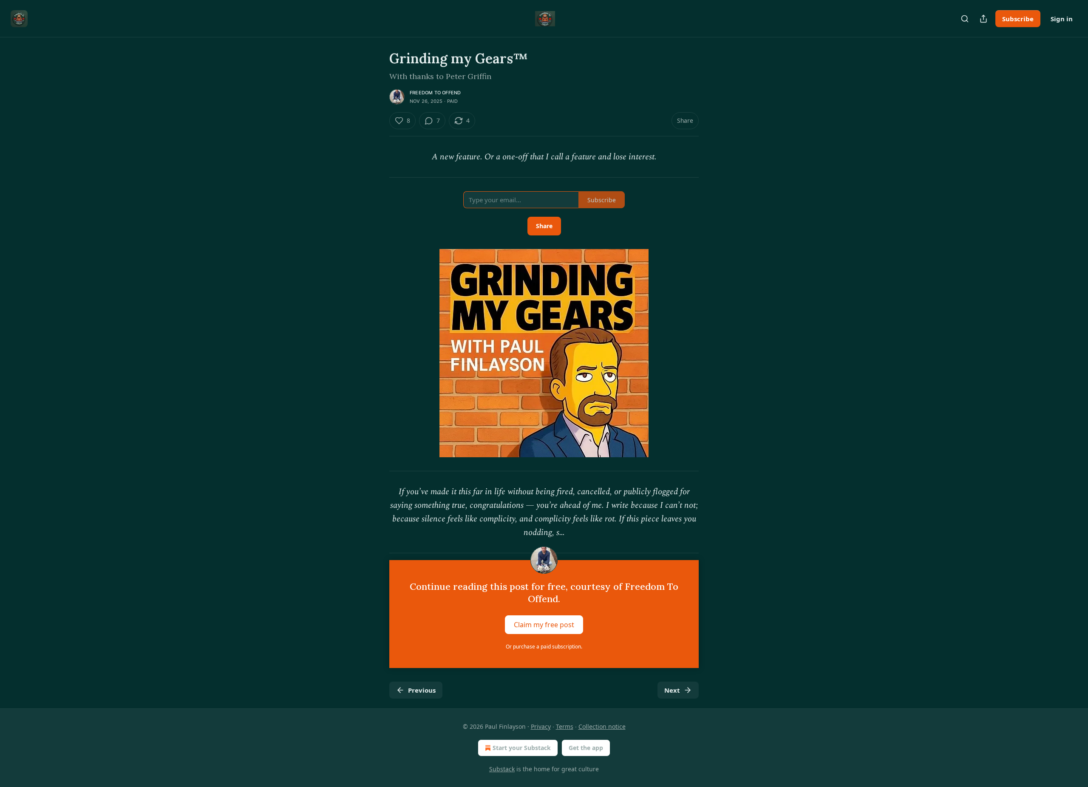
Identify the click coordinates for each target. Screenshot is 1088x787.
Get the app (586, 748)
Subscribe (1018, 18)
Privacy (541, 726)
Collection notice (602, 726)
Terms (564, 726)
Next (672, 690)
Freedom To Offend (435, 93)
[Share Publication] (983, 18)
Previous (422, 690)
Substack (502, 769)
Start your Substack (522, 748)
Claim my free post (544, 624)
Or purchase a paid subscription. (544, 646)
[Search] (964, 18)
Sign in (1062, 18)
